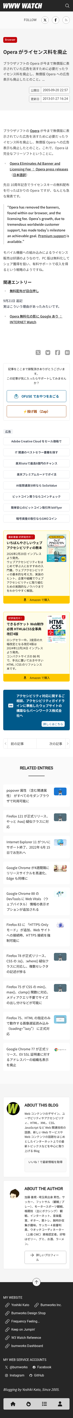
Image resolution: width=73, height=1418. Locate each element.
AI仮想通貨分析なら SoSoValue (36, 485)
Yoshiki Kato (20, 1305)
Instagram (17, 1375)
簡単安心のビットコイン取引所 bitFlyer (36, 507)
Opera (34, 130)
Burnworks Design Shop (28, 1313)
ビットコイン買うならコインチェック (36, 496)
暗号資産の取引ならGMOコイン (36, 518)
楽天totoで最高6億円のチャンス (36, 463)
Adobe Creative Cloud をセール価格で (36, 441)
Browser (10, 39)
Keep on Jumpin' (23, 1329)
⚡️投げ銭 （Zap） (36, 411)
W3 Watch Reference (26, 1338)
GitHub (39, 1375)
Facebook (44, 1367)
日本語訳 (19, 174)
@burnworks (19, 1367)
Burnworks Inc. (51, 1305)
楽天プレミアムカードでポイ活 (36, 474)
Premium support (52, 235)
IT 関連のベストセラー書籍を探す (36, 452)
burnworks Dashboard (27, 1346)
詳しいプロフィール (47, 1257)
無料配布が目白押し (24, 290)
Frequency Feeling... (25, 1321)
